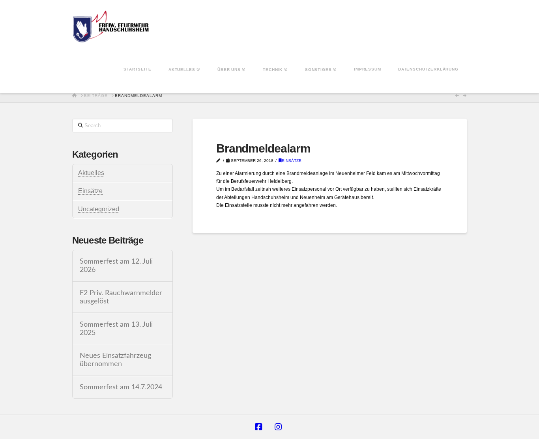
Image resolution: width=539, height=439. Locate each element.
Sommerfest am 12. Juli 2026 (116, 265)
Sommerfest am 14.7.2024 (121, 387)
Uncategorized (98, 209)
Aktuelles (91, 172)
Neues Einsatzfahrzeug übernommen (115, 359)
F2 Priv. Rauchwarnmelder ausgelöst (121, 297)
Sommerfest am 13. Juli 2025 (116, 328)
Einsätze (291, 160)
